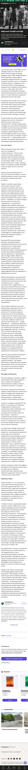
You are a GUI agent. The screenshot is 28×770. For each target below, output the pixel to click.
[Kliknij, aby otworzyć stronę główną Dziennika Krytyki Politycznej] (14, 768)
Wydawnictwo (9, 768)
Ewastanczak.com (22, 763)
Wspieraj (3, 768)
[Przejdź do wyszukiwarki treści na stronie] (20, 3)
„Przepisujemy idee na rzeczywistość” (11, 752)
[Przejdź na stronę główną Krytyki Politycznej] (8, 747)
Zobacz (10, 700)
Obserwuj (19, 768)
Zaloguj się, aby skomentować (14, 658)
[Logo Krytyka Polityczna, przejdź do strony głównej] (8, 3)
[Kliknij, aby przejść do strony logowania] (26, 3)
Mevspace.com (11, 763)
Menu (25, 768)
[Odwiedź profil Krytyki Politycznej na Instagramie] (11, 759)
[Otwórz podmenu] (26, 752)
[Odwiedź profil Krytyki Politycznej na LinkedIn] (20, 759)
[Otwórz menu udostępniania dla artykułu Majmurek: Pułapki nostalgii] (5, 50)
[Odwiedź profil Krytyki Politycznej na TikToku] (14, 759)
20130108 (8, 635)
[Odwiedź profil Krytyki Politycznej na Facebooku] (8, 759)
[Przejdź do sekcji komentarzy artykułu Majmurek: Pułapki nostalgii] (9, 50)
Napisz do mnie (14, 624)
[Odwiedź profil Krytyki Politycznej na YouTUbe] (17, 759)
